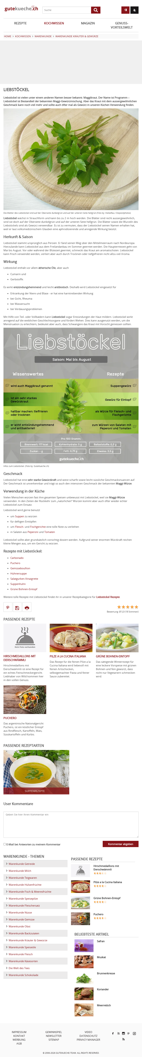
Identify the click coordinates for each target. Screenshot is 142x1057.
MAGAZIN (88, 23)
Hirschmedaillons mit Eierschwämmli (106, 867)
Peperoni (33, 532)
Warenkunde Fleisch (21, 954)
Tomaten (49, 532)
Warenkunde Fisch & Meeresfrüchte (30, 891)
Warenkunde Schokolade (23, 975)
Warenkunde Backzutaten (24, 933)
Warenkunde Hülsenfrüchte (25, 884)
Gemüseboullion (20, 568)
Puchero (15, 563)
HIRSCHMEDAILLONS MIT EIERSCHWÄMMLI (19, 658)
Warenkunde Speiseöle (22, 947)
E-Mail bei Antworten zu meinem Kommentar (33, 844)
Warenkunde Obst (19, 926)
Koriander (103, 989)
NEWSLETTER (53, 1036)
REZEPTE (20, 23)
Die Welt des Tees (19, 968)
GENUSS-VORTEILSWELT (122, 25)
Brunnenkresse (106, 973)
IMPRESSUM (19, 1032)
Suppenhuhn (18, 584)
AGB (19, 1043)
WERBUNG (19, 1039)
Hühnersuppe (18, 573)
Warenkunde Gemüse (21, 919)
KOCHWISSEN (54, 23)
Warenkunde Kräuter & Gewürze (28, 940)
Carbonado (17, 558)
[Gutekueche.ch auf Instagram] (123, 1033)
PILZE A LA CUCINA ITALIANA (68, 656)
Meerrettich (104, 1005)
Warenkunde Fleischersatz (24, 905)
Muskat (101, 957)
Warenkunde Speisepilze (23, 898)
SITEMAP (53, 1039)
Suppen (19, 516)
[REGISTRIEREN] (134, 10)
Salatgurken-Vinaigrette (24, 578)
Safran (101, 941)
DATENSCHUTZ (88, 1036)
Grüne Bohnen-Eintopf (23, 589)
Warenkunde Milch (20, 870)
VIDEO (88, 1032)
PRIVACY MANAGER (88, 1039)
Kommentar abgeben (120, 844)
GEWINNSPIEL (53, 1032)
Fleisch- (19, 526)
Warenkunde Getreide (22, 864)
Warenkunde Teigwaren (23, 877)
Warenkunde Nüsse (20, 912)
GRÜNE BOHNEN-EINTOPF (113, 656)
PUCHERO (9, 718)
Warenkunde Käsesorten (23, 961)
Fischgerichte (38, 526)
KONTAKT (19, 1036)
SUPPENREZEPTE (35, 791)
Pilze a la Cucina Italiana (108, 882)
